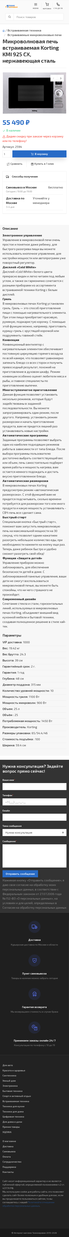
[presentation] (53, 78)
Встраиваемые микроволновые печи (35, 35)
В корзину (41, 153)
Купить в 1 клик (44, 163)
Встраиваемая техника (24, 30)
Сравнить (16, 163)
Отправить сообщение (20, 873)
